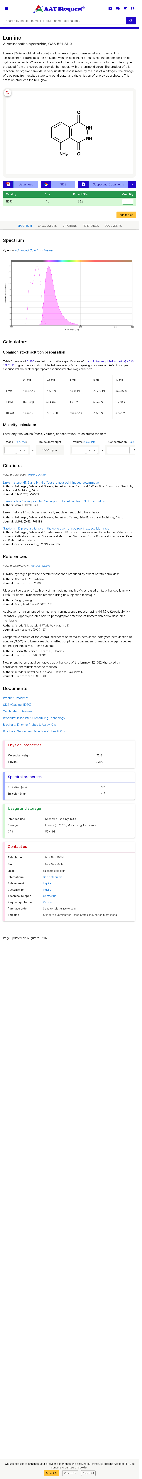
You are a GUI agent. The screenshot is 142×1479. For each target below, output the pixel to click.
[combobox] (64, 20)
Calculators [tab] (47, 225)
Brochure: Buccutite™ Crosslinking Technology (34, 718)
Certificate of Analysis (17, 711)
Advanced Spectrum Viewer (34, 250)
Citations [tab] (70, 225)
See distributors (52, 877)
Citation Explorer (36, 474)
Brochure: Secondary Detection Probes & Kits (34, 731)
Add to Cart (126, 214)
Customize (70, 1473)
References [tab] (91, 225)
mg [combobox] (20, 450)
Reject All (88, 1473)
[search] (131, 20)
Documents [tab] (113, 225)
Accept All (52, 1473)
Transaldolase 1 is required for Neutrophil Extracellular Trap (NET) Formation (54, 501)
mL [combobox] (90, 450)
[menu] (6, 8)
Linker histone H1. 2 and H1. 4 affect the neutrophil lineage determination (52, 482)
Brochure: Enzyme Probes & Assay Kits (29, 724)
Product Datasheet (15, 698)
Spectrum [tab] (25, 225)
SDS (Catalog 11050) (17, 704)
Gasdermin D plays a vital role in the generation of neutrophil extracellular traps (56, 528)
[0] (125, 8)
